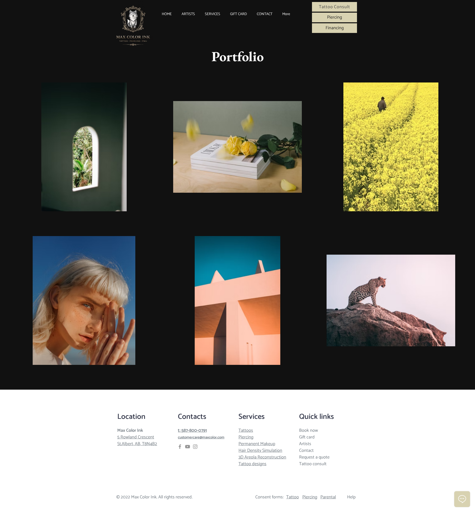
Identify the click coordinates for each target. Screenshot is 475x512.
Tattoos (245, 430)
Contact (306, 450)
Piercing (245, 437)
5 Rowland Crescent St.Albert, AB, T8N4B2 (137, 440)
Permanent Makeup (256, 444)
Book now (308, 430)
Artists (305, 444)
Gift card (307, 437)
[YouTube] (187, 447)
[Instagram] (195, 447)
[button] (212, 14)
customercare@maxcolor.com (201, 437)
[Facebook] (180, 447)
